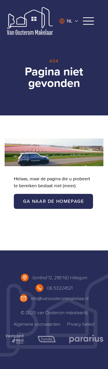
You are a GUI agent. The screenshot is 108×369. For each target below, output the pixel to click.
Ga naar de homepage (53, 201)
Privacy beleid (80, 324)
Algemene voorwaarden (37, 324)
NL (69, 21)
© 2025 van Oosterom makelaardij (54, 312)
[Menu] (88, 21)
